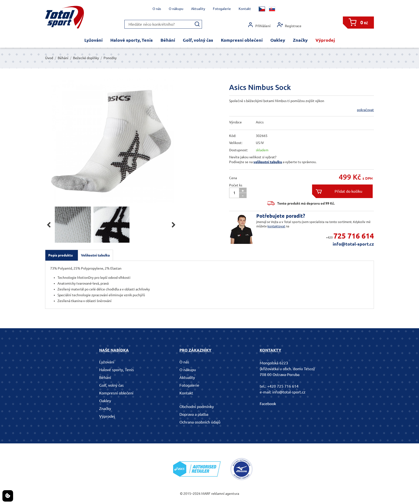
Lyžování (93, 40)
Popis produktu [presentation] (60, 255)
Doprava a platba (193, 414)
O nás (157, 9)
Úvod (49, 58)
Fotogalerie (222, 9)
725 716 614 (353, 236)
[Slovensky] (272, 9)
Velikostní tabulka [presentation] (95, 255)
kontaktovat (276, 226)
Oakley (277, 40)
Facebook (268, 403)
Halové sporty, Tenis (131, 40)
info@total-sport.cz (353, 243)
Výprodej (325, 40)
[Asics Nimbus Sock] (111, 140)
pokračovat (365, 110)
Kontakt (245, 9)
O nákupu (176, 9)
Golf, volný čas (198, 40)
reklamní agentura (225, 494)
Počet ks (235, 185)
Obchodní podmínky (196, 406)
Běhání (168, 40)
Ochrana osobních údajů (199, 422)
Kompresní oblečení (242, 40)
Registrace (293, 26)
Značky (300, 40)
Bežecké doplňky (86, 58)
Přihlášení (263, 26)
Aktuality (198, 9)
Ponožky (110, 58)
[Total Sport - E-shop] (64, 17)
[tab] (61, 255)
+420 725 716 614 (282, 386)
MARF (205, 494)
